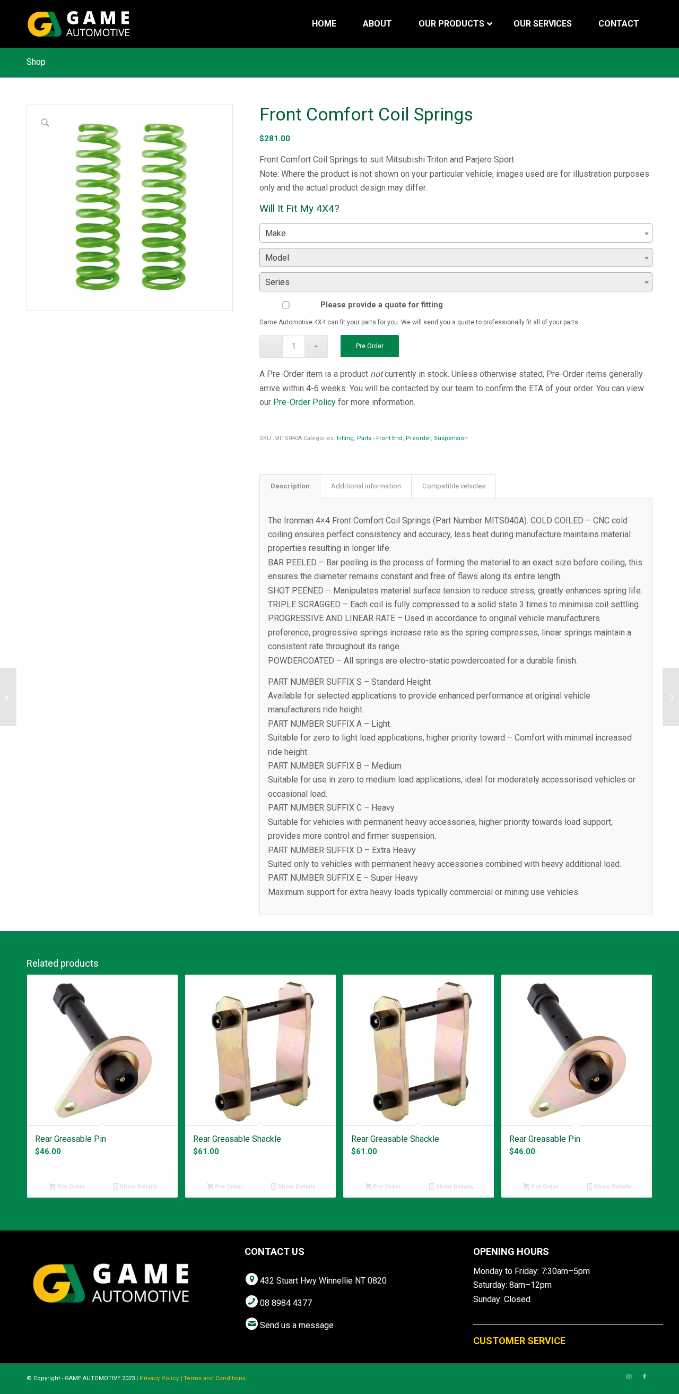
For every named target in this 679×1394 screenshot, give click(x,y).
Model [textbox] (277, 258)
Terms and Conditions (215, 1378)
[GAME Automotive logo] (78, 24)
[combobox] (455, 233)
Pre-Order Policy (304, 402)
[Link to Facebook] (644, 1377)
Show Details (138, 1186)
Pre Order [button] (70, 1186)
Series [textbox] (277, 282)
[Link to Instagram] (629, 1377)
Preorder (418, 438)
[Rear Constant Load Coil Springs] (8, 697)
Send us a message (297, 1325)
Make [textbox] (275, 233)
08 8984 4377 (286, 1303)
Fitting (345, 438)
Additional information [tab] (366, 486)
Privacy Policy (159, 1378)
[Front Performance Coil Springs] (671, 697)
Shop (36, 62)
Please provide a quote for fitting (381, 304)
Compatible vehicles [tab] (453, 486)
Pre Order (370, 346)
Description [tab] (290, 486)
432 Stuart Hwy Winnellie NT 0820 (323, 1281)
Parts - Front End (380, 438)
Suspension (451, 438)
